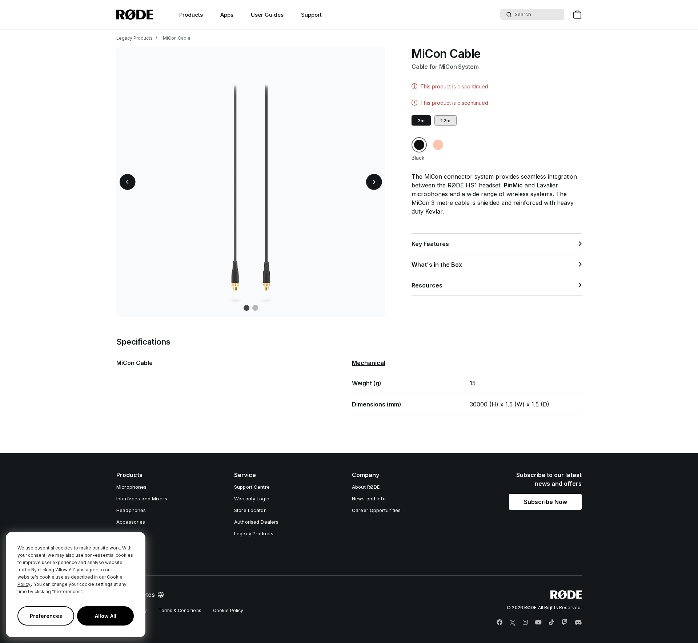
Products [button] (191, 14)
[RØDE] (134, 14)
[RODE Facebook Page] (499, 623)
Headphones (131, 510)
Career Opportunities (376, 510)
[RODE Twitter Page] (513, 623)
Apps (226, 14)
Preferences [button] (46, 616)
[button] (127, 182)
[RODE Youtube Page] (538, 623)
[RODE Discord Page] (578, 623)
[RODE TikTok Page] (551, 623)
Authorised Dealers (256, 522)
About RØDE (366, 487)
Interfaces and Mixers (141, 498)
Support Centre (252, 487)
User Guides (267, 14)
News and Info (369, 498)
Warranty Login (251, 498)
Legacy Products (134, 38)
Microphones (131, 487)
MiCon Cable (176, 38)
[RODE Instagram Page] (525, 623)
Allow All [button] (105, 616)
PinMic (513, 185)
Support (311, 14)
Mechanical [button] (368, 362)
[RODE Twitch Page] (564, 623)
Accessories (130, 522)
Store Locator (250, 510)
